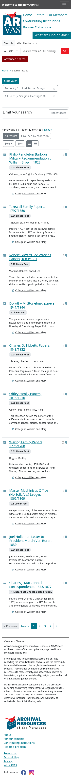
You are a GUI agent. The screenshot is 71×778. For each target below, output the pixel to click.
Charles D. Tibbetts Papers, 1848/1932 (29, 347)
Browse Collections (37, 27)
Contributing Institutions (41, 21)
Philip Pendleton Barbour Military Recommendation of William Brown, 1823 (31, 158)
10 (21, 143)
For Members (57, 15)
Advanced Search (15, 59)
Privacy (8, 761)
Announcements (14, 739)
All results (11, 136)
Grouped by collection (35, 136)
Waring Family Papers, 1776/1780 (26, 444)
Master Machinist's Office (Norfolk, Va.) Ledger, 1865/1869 (28, 494)
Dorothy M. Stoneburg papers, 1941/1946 (32, 305)
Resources (10, 753)
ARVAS (12, 23)
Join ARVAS (10, 765)
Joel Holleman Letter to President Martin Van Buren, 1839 (30, 541)
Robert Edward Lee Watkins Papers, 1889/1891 (30, 257)
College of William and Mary (30, 193)
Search (8, 43)
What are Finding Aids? (52, 35)
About (7, 735)
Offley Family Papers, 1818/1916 (25, 396)
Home (27, 15)
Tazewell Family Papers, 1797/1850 (27, 209)
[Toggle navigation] (64, 4)
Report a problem (15, 747)
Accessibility (11, 757)
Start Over (10, 81)
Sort (7, 143)
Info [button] (38, 15)
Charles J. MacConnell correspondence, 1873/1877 (30, 585)
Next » (48, 129)
